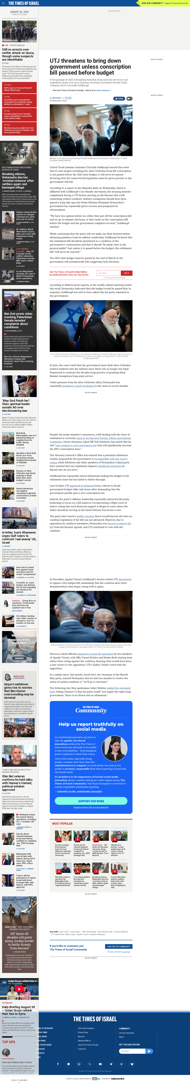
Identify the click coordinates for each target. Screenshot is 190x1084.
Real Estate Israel (44, 1045)
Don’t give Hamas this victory (17, 1062)
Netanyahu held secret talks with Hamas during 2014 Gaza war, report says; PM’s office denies (25, 860)
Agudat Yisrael (82, 934)
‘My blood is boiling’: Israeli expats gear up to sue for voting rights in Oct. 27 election (118, 850)
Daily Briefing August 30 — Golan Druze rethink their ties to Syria (18, 1010)
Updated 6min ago (17, 45)
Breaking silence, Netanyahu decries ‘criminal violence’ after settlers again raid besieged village (100, 882)
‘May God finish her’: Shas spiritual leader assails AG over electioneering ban (16, 405)
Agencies (28, 191)
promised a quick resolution (78, 385)
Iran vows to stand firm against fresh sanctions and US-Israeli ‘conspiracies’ (26, 571)
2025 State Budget (89, 932)
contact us (82, 1049)
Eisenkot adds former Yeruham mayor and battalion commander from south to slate (18, 116)
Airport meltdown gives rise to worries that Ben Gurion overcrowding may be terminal (18, 691)
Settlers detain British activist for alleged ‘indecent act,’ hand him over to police (26, 215)
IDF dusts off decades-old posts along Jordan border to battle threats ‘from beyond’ (100, 850)
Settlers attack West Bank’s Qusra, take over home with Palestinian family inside (25, 234)
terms (123, 277)
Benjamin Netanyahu (97, 934)
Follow (68, 98)
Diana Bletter (24, 1017)
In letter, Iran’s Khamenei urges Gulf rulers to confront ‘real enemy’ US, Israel (19, 537)
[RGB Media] (96, 1078)
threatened (125, 579)
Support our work (91, 801)
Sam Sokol (56, 98)
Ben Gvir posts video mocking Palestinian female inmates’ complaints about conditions (18, 320)
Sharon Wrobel (19, 678)
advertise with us (84, 1041)
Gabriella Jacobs (10, 1017)
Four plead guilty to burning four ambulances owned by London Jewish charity (82, 881)
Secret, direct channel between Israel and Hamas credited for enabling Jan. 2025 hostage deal (82, 850)
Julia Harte (22, 626)
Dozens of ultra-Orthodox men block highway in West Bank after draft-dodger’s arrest (25, 475)
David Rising (32, 595)
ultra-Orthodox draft (105, 932)
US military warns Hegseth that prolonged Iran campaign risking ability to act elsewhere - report (18, 102)
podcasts (40, 1053)
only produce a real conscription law (76, 445)
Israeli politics (75, 932)
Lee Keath (21, 595)
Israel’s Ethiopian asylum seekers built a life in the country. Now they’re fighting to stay (118, 882)
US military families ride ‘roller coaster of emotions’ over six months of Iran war (26, 619)
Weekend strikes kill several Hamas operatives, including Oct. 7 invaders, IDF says (26, 819)
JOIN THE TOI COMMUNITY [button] (119, 946)
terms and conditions (86, 1028)
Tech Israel (41, 1041)
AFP (20, 331)
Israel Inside (64, 932)
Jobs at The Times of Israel (88, 1045)
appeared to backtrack (82, 485)
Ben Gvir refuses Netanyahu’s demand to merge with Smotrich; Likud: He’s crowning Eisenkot (18, 360)
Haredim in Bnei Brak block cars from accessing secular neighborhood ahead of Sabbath (26, 458)
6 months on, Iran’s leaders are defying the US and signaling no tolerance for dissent (26, 587)
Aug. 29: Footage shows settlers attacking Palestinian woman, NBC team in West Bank (25, 257)
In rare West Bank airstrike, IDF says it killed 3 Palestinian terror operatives (25, 275)
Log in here (126, 952)
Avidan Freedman (8, 1059)
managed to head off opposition (95, 653)
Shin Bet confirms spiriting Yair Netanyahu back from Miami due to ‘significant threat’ (63, 881)
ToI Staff (5, 63)
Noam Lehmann (23, 222)
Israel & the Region (44, 1028)
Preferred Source (103, 90)
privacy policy (83, 1032)
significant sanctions (109, 466)
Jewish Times (41, 1032)
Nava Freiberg (17, 611)
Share (120, 99)
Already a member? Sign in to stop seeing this (91, 807)
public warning (85, 516)
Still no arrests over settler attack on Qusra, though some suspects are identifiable (18, 54)
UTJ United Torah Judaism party (63, 934)
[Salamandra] (117, 1078)
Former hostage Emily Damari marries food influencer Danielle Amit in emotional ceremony (63, 850)
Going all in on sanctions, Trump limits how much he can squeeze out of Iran (24, 604)
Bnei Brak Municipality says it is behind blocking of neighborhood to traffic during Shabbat (26, 439)
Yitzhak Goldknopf (121, 932)
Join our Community (152, 3)
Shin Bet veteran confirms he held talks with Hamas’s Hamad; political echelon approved (17, 783)
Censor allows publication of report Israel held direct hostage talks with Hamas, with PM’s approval (26, 881)
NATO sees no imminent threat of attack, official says (18, 89)
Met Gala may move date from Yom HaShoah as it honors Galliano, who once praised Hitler (19, 130)
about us (81, 1037)
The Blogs (40, 1049)
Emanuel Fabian (9, 191)
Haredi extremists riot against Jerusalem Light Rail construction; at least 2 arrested (26, 493)
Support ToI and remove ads (176, 3)
